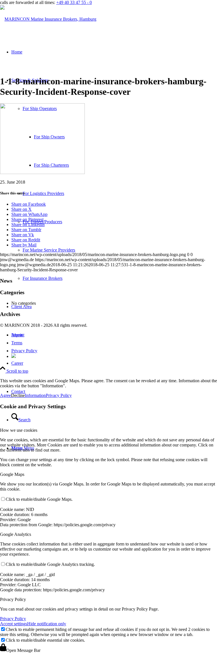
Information (35, 395)
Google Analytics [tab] (15, 534)
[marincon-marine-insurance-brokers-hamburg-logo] (48, 19)
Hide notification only (46, 623)
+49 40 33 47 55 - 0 (74, 2)
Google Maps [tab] (12, 474)
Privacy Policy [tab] (13, 599)
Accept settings (13, 623)
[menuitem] (114, 363)
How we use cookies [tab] (18, 430)
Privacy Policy (59, 395)
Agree (5, 395)
